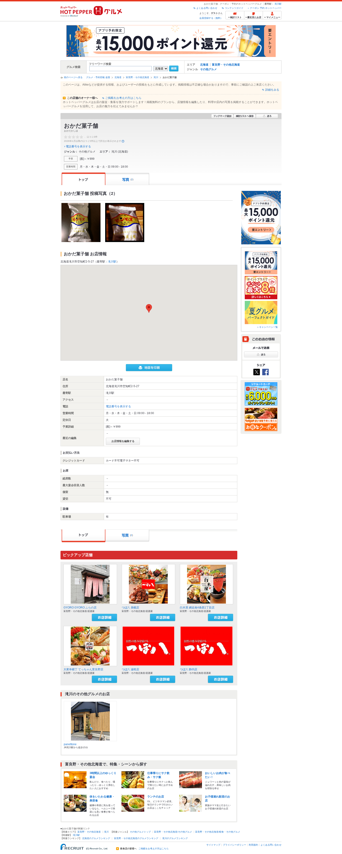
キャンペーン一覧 (268, 327)
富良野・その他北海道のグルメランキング (136, 838)
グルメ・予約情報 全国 (98, 77)
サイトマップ (213, 845)
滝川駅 (278, 4)
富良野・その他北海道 (226, 64)
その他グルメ (208, 69)
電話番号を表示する (78, 146)
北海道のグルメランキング (96, 838)
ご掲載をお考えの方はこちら (123, 98)
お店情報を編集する (122, 441)
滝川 (156, 77)
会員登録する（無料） (211, 18)
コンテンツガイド (234, 8)
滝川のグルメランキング (175, 838)
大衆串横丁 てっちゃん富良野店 (83, 669)
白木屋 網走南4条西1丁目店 (197, 607)
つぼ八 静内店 (188, 669)
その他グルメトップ (140, 832)
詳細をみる (272, 89)
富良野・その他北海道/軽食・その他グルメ (217, 832)
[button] (149, 308)
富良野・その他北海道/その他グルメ (173, 832)
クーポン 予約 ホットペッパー (266, 8)
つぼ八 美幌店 (130, 607)
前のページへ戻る (73, 77)
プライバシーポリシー (234, 845)
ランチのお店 (155, 796)
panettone (70, 744)
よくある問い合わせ (206, 8)
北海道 (204, 64)
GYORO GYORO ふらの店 (80, 607)
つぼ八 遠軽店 (130, 669)
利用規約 (253, 845)
